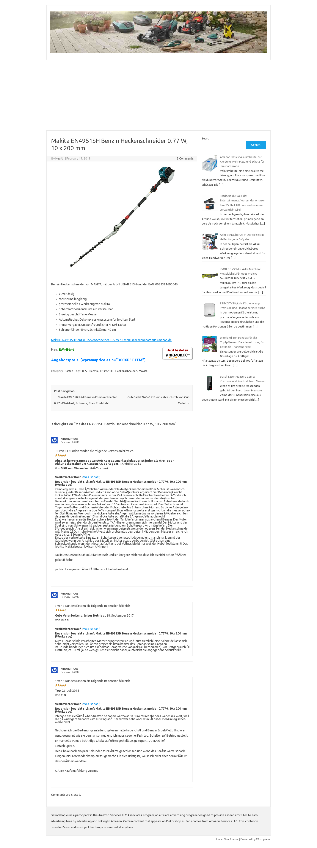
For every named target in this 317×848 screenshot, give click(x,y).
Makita (143, 370)
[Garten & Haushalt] (158, 52)
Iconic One (222, 839)
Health (59, 158)
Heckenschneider (126, 370)
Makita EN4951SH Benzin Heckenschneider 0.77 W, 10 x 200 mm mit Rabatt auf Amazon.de (111, 340)
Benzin (93, 370)
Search (206, 138)
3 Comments (185, 158)
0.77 (84, 370)
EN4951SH (106, 370)
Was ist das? (91, 477)
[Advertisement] (158, 95)
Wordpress (263, 839)
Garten (68, 370)
